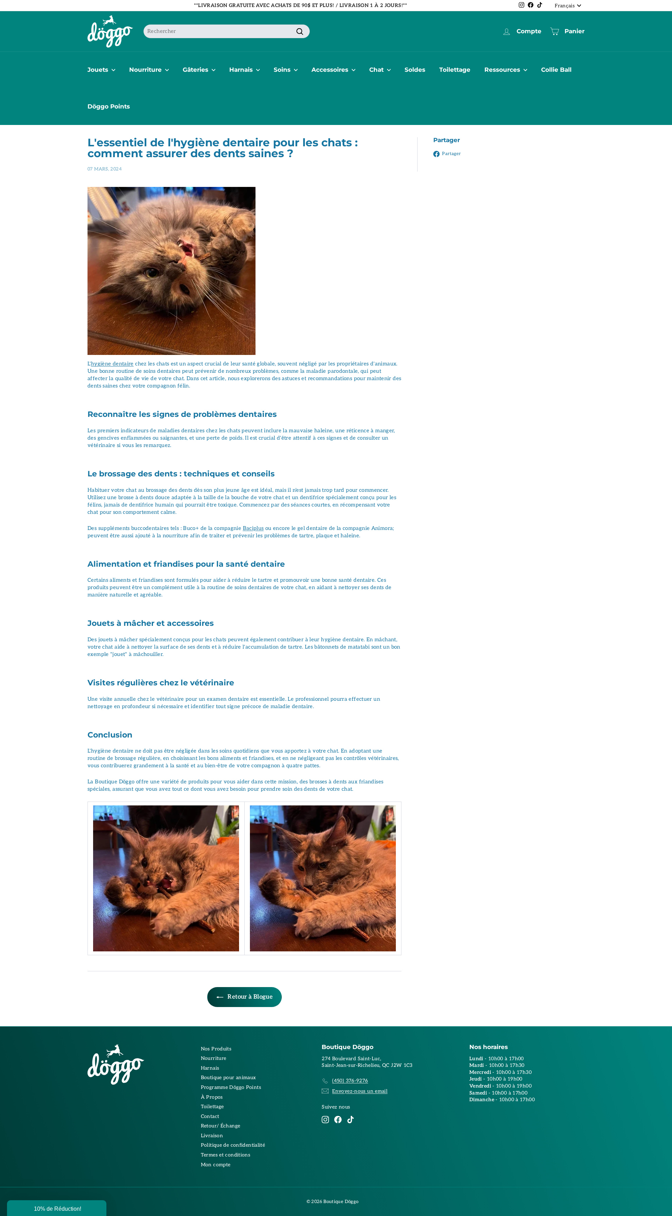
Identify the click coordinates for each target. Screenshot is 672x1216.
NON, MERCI (404, 642)
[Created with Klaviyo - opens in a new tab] (336, 685)
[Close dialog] (465, 534)
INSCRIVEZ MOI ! (404, 621)
